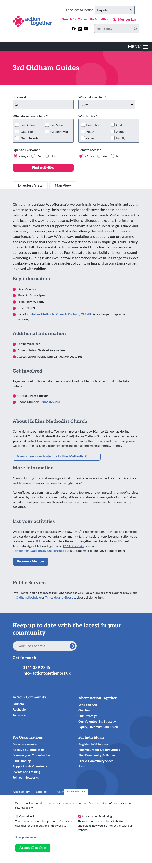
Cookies (41, 791)
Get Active (28, 125)
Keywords (20, 97)
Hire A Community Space (96, 761)
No (52, 156)
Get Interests (30, 138)
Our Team (85, 710)
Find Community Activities (97, 755)
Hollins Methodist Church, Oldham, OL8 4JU (62, 314)
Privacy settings (76, 791)
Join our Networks (26, 777)
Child (120, 125)
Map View (63, 185)
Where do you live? (92, 97)
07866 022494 (50, 402)
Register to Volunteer (93, 744)
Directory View (30, 185)
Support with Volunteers (30, 766)
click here (41, 541)
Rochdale (34, 597)
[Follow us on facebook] (74, 28)
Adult (120, 131)
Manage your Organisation (31, 755)
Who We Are (87, 704)
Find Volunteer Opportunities (99, 749)
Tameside (19, 715)
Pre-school (93, 125)
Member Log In (128, 19)
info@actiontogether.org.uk (47, 673)
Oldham (21, 597)
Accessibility (21, 791)
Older (90, 138)
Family (120, 138)
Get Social (57, 125)
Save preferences (26, 837)
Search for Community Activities (85, 19)
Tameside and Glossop (60, 597)
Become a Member (30, 561)
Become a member (26, 744)
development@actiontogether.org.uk (38, 550)
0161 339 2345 (73, 546)
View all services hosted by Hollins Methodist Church (56, 456)
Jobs (81, 766)
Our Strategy (87, 716)
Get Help (27, 131)
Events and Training (26, 772)
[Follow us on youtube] (86, 28)
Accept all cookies (32, 848)
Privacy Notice (63, 791)
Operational (26, 816)
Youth (90, 131)
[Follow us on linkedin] (80, 28)
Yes (39, 156)
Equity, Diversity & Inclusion (98, 727)
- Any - (23, 156)
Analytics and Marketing (97, 816)
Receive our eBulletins (28, 749)
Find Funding (22, 761)
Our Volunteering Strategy (97, 721)
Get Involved (59, 131)
